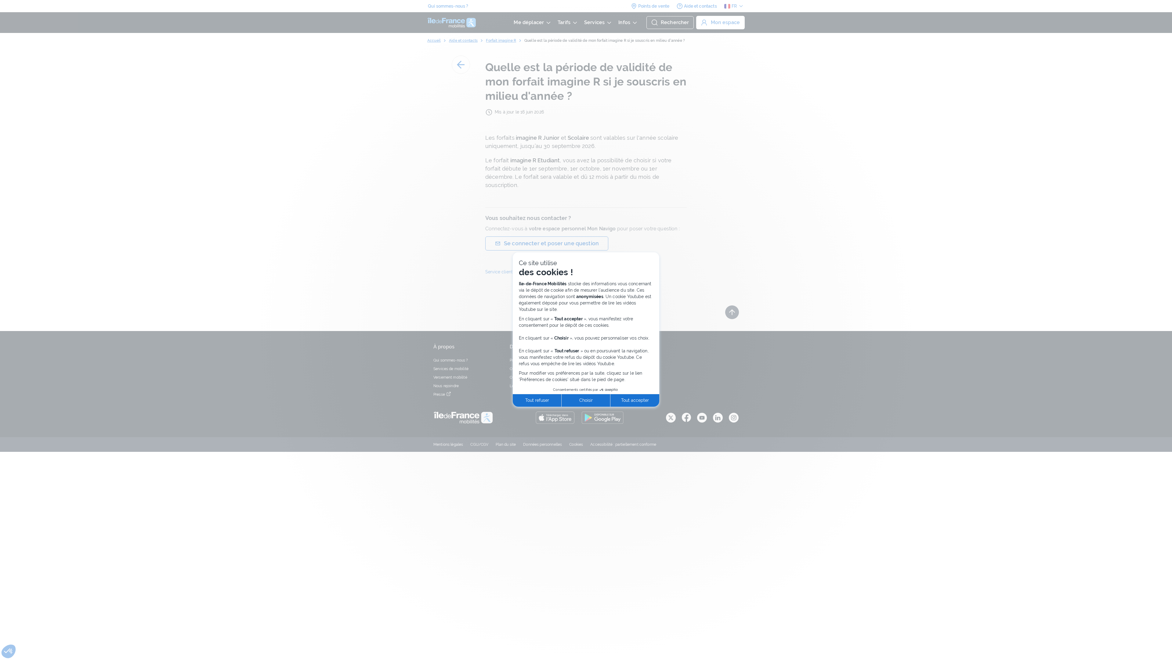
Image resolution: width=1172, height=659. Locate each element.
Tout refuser (537, 400)
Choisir (586, 400)
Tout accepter (635, 400)
